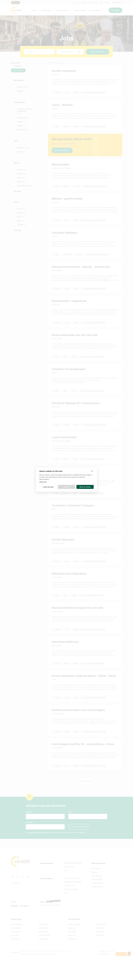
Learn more (43, 482)
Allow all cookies (85, 487)
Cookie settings (48, 487)
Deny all (66, 487)
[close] (92, 470)
